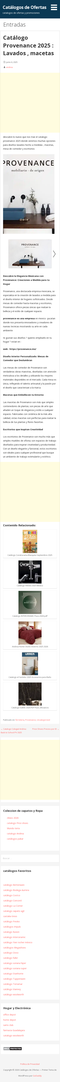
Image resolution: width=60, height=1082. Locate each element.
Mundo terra (13, 828)
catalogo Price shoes (18, 823)
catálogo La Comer (13, 905)
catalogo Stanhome (13, 973)
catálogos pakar (15, 838)
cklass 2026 (12, 817)
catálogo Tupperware (14, 978)
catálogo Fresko (11, 921)
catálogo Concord (12, 900)
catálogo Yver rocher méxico (17, 942)
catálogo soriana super (15, 968)
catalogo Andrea (15, 833)
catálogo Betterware (13, 884)
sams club (8, 1025)
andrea (9, 67)
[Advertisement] (30, 103)
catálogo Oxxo (10, 952)
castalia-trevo (10, 916)
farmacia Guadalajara (14, 1030)
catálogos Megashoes (14, 947)
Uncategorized (43, 720)
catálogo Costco (11, 895)
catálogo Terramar (13, 984)
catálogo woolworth (14, 994)
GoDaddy (37, 1075)
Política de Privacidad (30, 1064)
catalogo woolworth (13, 1035)
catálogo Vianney (12, 989)
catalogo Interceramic (14, 937)
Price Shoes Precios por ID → (45, 729)
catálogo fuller (10, 957)
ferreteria (20, 720)
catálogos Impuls (12, 926)
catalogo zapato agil (13, 911)
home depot (9, 1019)
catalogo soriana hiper (14, 963)
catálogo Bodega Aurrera (16, 890)
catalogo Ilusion (11, 931)
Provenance (30, 720)
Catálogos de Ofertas (24, 7)
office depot (9, 1014)
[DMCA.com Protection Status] (12, 1049)
